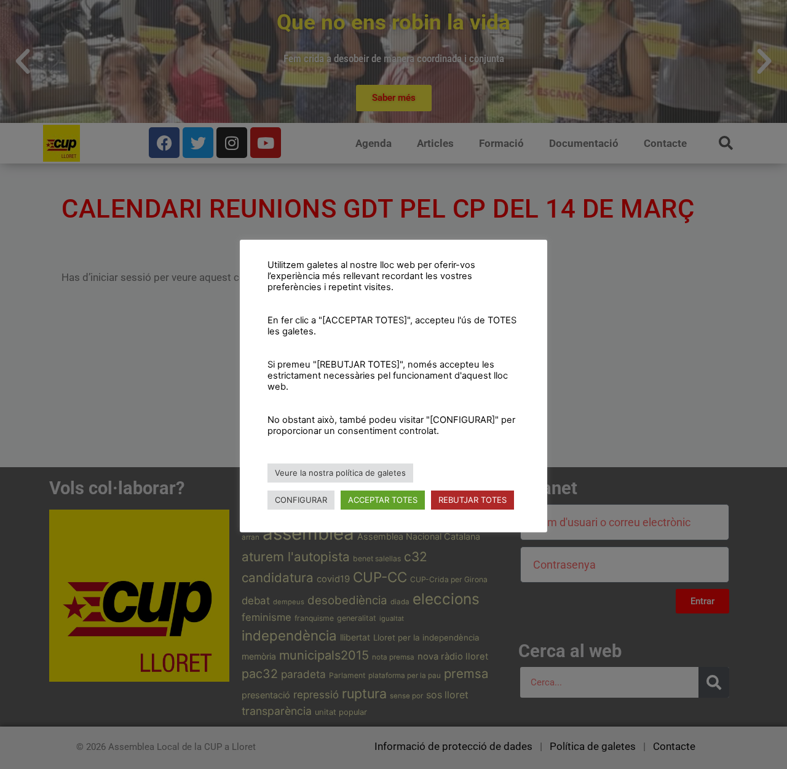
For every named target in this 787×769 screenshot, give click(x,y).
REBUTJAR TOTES (472, 500)
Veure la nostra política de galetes (340, 473)
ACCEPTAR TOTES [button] (382, 500)
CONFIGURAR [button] (301, 500)
